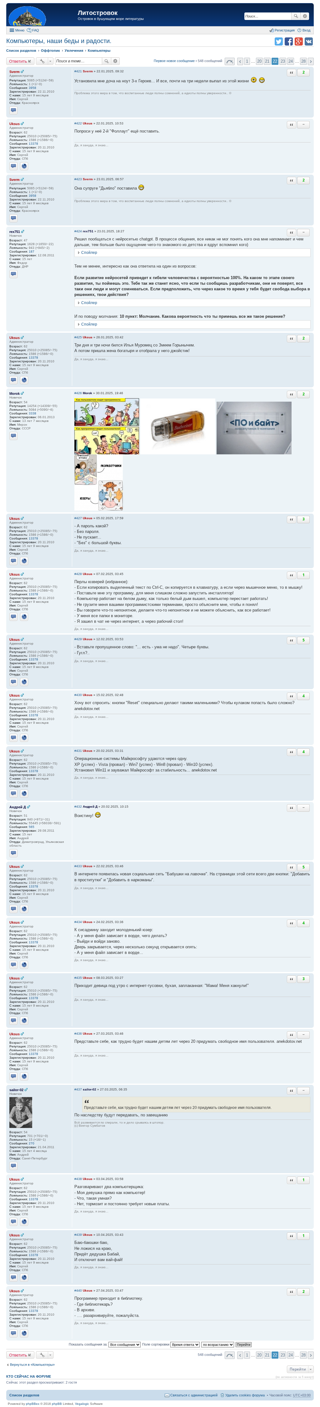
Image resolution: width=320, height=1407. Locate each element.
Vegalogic (82, 1403)
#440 (78, 1290)
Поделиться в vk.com (309, 41)
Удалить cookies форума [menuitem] (245, 1395)
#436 (78, 1033)
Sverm (14, 72)
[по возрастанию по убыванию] (218, 1344)
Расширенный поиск (305, 16)
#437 (78, 1089)
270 (31, 1143)
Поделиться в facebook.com (289, 41)
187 (31, 251)
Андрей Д (17, 807)
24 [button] (290, 61)
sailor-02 (16, 1090)
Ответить (18, 61)
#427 (78, 518)
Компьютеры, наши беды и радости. (59, 40)
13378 (33, 143)
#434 (78, 922)
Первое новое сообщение (174, 61)
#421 (78, 71)
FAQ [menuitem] (35, 30)
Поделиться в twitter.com (279, 41)
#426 (78, 393)
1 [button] (247, 61)
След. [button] (311, 61)
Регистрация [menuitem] (285, 30)
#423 (78, 179)
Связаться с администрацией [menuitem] (194, 1395)
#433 (78, 866)
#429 (78, 639)
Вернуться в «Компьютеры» (32, 1364)
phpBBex (32, 1403)
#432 (78, 806)
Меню (19, 30)
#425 (78, 337)
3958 (32, 87)
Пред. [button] (240, 61)
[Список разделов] (43, 15)
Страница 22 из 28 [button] (230, 61)
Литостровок (98, 12)
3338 (32, 413)
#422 (78, 123)
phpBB (57, 1403)
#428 (78, 574)
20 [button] (259, 61)
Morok (14, 393)
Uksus (14, 124)
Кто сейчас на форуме (28, 1376)
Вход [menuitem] (306, 30)
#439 (78, 1234)
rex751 (14, 232)
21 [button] (267, 61)
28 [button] (303, 61)
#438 (78, 1179)
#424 (78, 231)
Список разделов (24, 1395)
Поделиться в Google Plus (299, 41)
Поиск (296, 16)
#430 (78, 695)
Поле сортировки (156, 1344)
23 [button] (283, 61)
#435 (78, 977)
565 (31, 827)
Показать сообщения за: (88, 1344)
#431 (78, 750)
